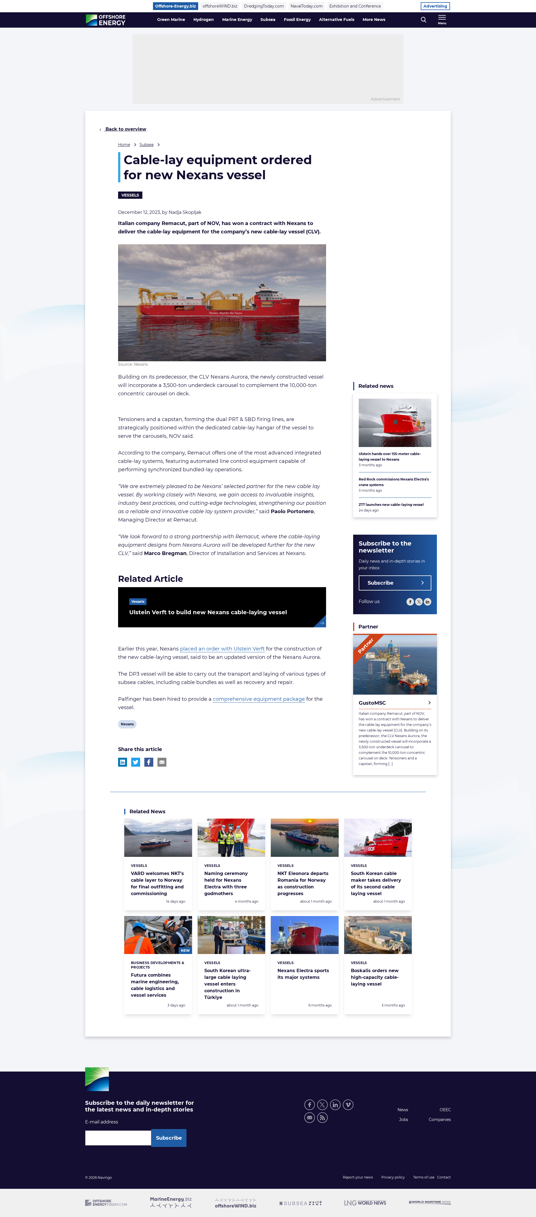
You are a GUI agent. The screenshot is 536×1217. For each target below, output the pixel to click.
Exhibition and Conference (355, 6)
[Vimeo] (348, 1104)
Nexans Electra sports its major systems (303, 974)
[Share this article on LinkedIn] (122, 762)
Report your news (358, 1177)
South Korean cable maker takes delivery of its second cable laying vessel (376, 883)
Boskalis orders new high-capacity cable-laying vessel (375, 977)
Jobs (403, 1119)
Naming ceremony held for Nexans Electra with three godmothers (226, 883)
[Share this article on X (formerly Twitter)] (135, 762)
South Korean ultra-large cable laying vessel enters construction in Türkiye (227, 984)
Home (124, 144)
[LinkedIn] (427, 602)
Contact (444, 1177)
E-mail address (101, 1122)
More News (374, 19)
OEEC (445, 1109)
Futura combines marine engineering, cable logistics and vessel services (155, 985)
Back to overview (125, 129)
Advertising (435, 6)
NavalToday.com (307, 6)
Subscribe (380, 583)
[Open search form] (423, 20)
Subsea (268, 19)
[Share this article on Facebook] (148, 762)
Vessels (130, 195)
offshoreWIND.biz (220, 6)
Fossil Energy (297, 19)
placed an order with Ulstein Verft (222, 649)
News (403, 1109)
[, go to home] (105, 20)
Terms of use (423, 1177)
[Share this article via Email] (161, 762)
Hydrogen (203, 19)
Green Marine (171, 19)
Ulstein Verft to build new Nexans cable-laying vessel (208, 612)
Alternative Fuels (336, 19)
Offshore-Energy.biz (175, 6)
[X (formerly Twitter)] (419, 602)
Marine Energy (237, 19)
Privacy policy (393, 1177)
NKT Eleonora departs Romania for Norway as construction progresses (303, 883)
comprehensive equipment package (259, 699)
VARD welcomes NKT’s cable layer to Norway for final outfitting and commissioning (157, 883)
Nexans (127, 725)
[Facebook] (410, 602)
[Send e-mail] (309, 1117)
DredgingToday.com (264, 6)
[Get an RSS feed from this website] (322, 1117)
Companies (440, 1119)
